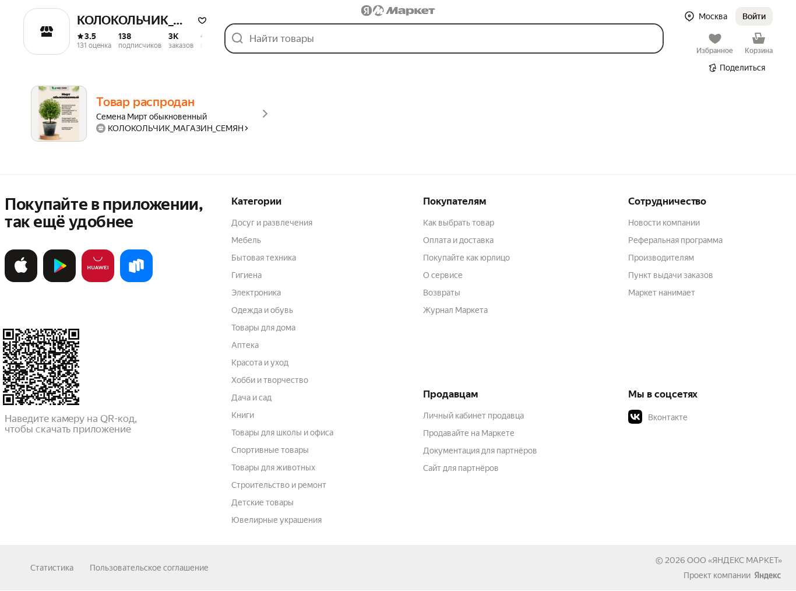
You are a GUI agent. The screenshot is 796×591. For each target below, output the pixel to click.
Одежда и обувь (262, 310)
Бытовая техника (263, 257)
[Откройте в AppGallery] (98, 280)
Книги (242, 415)
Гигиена (246, 275)
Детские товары (262, 502)
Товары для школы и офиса (282, 432)
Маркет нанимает (661, 292)
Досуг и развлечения (271, 222)
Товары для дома (263, 327)
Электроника (256, 292)
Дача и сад (251, 397)
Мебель (246, 240)
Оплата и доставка (458, 240)
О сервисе (443, 275)
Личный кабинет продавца (473, 415)
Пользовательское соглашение (149, 567)
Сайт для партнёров (461, 468)
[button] (202, 20)
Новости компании (664, 222)
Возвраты (441, 292)
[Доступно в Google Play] (59, 280)
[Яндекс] (767, 575)
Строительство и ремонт (278, 485)
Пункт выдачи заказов (670, 275)
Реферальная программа (675, 240)
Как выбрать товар (458, 222)
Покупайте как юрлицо (466, 257)
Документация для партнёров (480, 450)
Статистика (51, 567)
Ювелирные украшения (276, 520)
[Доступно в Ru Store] (136, 280)
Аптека (245, 345)
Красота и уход (259, 362)
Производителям (661, 257)
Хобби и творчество (269, 380)
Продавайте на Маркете (469, 433)
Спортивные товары (270, 450)
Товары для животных (273, 467)
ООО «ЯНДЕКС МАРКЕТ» (734, 560)
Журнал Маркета (455, 310)
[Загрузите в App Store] (21, 280)
